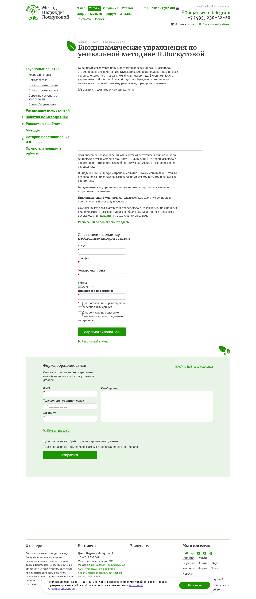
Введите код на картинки (95, 290)
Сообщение (109, 388)
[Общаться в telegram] (206, 12)
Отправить (70, 455)
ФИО (81, 245)
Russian (161, 8)
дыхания (106, 215)
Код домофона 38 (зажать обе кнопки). (100, 572)
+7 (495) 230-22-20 (208, 17)
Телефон (84, 258)
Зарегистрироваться (102, 332)
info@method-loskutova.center (194, 366)
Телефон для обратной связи (63, 400)
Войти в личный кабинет (214, 24)
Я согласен (194, 585)
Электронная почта (91, 270)
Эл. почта (49, 413)
